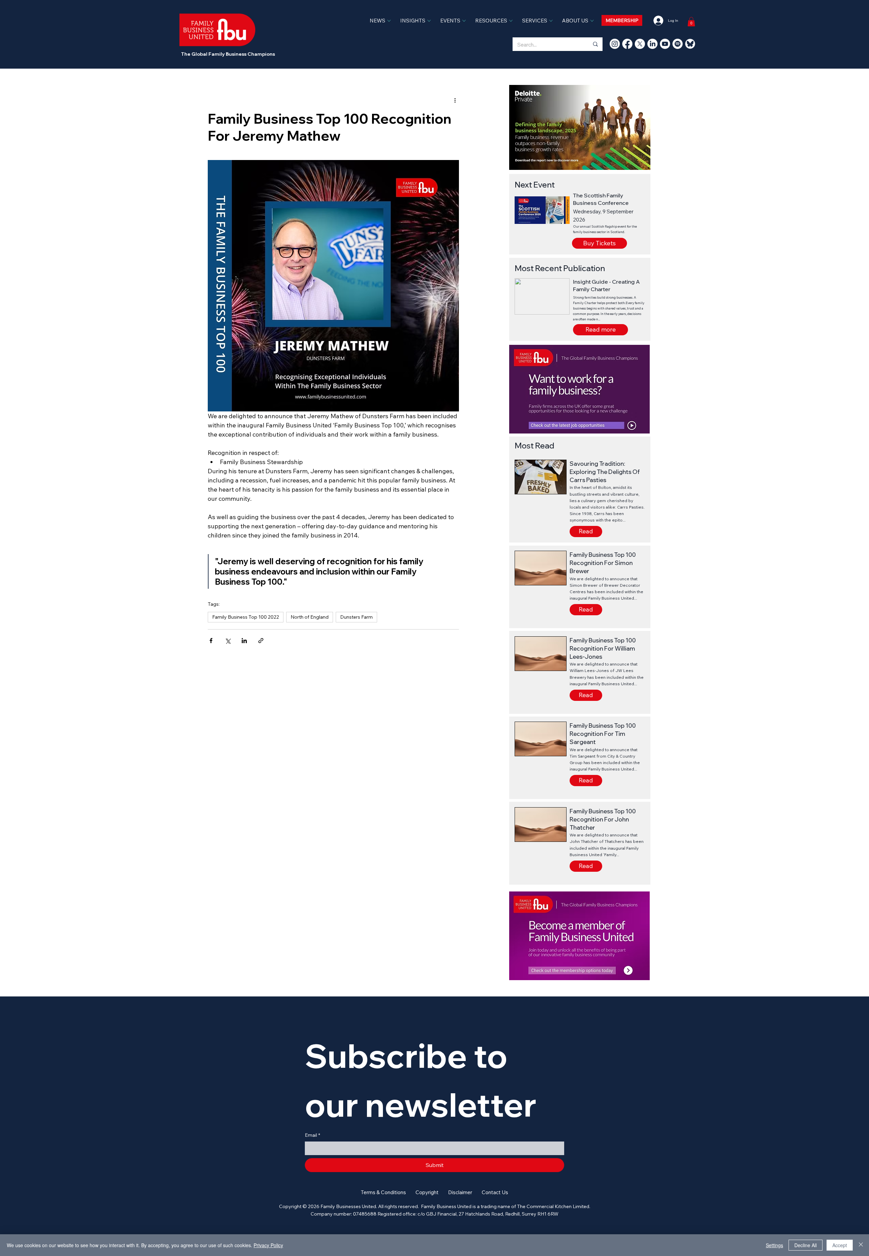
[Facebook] (627, 44)
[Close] (861, 1245)
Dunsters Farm (356, 617)
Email (312, 1135)
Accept (839, 1245)
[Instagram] (615, 44)
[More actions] (455, 100)
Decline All (805, 1245)
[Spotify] (677, 44)
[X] (640, 44)
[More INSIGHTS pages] (429, 20)
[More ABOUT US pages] (592, 20)
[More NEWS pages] (389, 20)
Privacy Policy (268, 1245)
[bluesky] (690, 44)
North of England (310, 617)
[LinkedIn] (652, 44)
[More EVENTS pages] (464, 20)
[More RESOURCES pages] (511, 20)
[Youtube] (665, 44)
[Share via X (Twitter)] (227, 640)
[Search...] (595, 44)
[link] (691, 21)
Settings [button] (774, 1245)
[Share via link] (261, 640)
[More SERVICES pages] (551, 20)
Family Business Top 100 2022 (245, 617)
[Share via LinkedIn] (244, 640)
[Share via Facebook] (211, 640)
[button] (600, 329)
